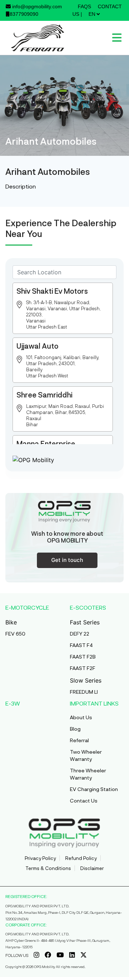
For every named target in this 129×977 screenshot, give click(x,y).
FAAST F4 (81, 645)
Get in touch (67, 560)
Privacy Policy (40, 858)
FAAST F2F (82, 668)
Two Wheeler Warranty (86, 755)
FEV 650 (15, 634)
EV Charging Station (94, 789)
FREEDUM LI (84, 692)
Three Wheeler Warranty (88, 774)
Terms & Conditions (48, 868)
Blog (75, 729)
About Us (81, 717)
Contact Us (83, 800)
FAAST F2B (83, 656)
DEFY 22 (79, 634)
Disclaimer (92, 868)
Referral (79, 740)
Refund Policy (81, 858)
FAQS (84, 6)
